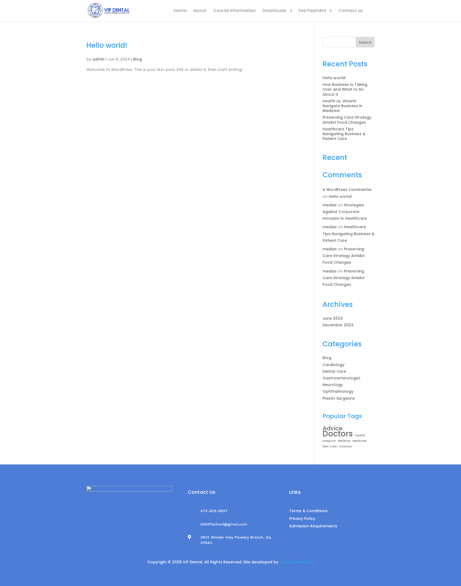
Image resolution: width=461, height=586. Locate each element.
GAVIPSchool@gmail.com (223, 524)
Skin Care (330, 446)
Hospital (329, 441)
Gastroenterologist (341, 378)
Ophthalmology (338, 391)
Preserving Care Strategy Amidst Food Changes (347, 120)
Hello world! (106, 45)
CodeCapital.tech (296, 562)
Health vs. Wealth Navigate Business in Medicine (342, 105)
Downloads (274, 11)
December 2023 (338, 325)
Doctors (338, 433)
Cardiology (333, 364)
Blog (137, 59)
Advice (332, 428)
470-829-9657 (214, 511)
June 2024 (333, 318)
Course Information (234, 11)
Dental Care (334, 371)
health (360, 436)
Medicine (360, 441)
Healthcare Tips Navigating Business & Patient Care (344, 133)
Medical (344, 441)
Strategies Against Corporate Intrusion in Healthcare (345, 211)
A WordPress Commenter (347, 189)
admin (98, 59)
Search (365, 42)
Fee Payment (312, 11)
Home (180, 11)
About (199, 11)
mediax (330, 205)
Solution (345, 446)
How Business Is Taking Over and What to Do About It (345, 89)
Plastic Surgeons (339, 398)
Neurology (333, 384)
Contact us (350, 11)
